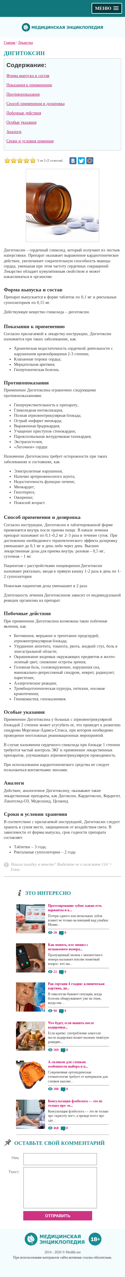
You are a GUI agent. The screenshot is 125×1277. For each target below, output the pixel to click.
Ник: (16, 1157)
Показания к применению (29, 85)
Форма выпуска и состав (27, 76)
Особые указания (21, 122)
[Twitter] (81, 160)
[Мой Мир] (89, 160)
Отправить (57, 1215)
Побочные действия (23, 113)
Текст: (14, 1171)
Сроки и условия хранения (29, 141)
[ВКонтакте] (72, 160)
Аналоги (14, 132)
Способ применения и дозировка (35, 104)
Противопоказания (23, 94)
